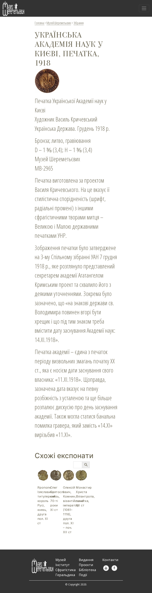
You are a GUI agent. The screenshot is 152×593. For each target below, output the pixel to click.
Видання (86, 560)
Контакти (110, 560)
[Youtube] (106, 568)
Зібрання (79, 23)
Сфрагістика (65, 570)
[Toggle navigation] (144, 8)
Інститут (62, 565)
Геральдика (65, 575)
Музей (60, 560)
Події (83, 575)
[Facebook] (114, 568)
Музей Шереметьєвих (59, 23)
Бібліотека (87, 570)
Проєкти (86, 565)
